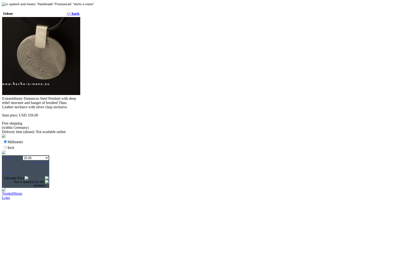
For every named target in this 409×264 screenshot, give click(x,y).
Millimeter (15, 142)
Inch (11, 148)
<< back (73, 14)
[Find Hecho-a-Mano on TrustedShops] (204, 190)
